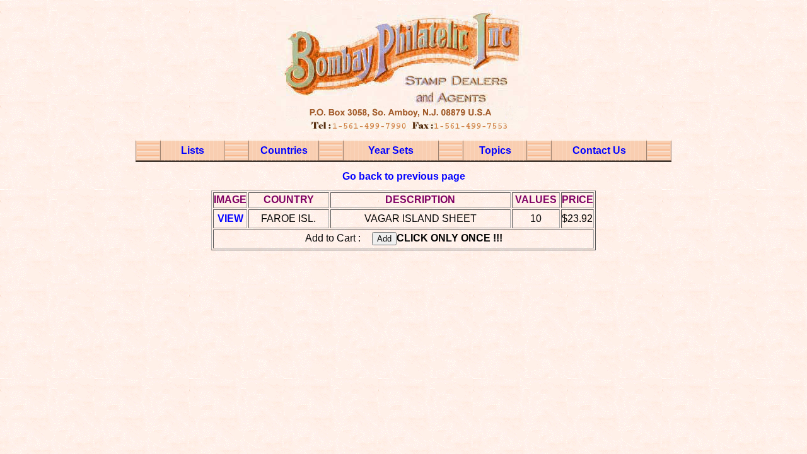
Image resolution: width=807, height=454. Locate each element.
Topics (495, 150)
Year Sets (391, 150)
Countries (284, 150)
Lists (192, 150)
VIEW (230, 218)
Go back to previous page (403, 176)
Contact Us (599, 150)
